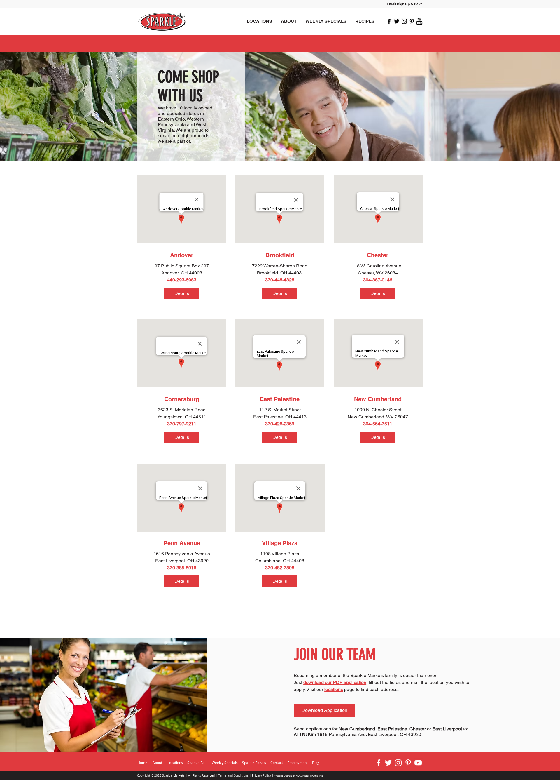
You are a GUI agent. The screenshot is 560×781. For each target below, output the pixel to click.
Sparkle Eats (197, 762)
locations (333, 689)
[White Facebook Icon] (378, 762)
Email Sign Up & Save (405, 4)
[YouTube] (418, 762)
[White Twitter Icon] (388, 762)
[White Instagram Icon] (398, 762)
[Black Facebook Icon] (389, 21)
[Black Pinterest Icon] (411, 21)
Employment (298, 762)
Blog (315, 762)
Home (142, 762)
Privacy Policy (261, 775)
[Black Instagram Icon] (404, 21)
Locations (175, 762)
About (157, 762)
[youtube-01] (419, 21)
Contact (276, 762)
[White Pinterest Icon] (408, 762)
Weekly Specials (225, 762)
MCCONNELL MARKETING (309, 775)
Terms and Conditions (233, 775)
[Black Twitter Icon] (396, 21)
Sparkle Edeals (254, 762)
